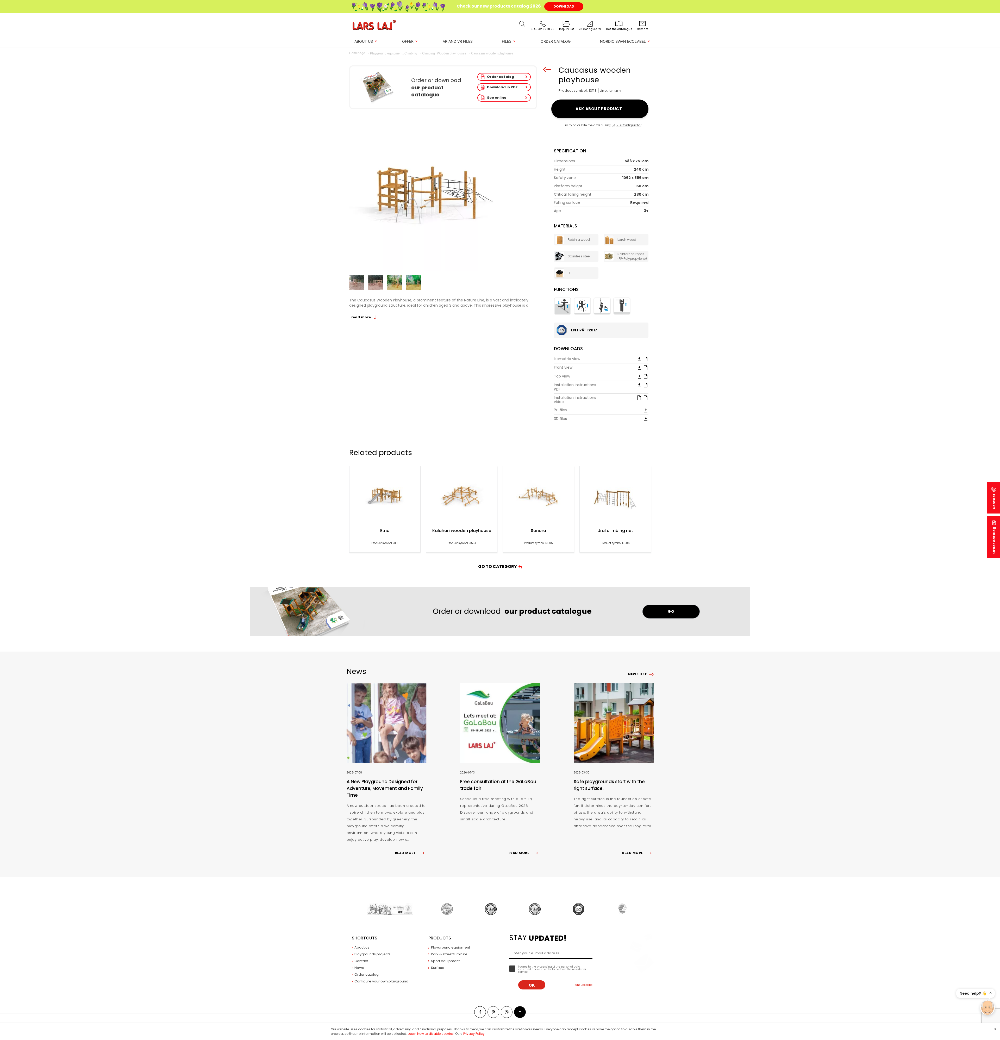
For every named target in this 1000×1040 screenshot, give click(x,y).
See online (496, 97)
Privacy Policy (474, 1033)
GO (671, 611)
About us (363, 41)
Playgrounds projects (372, 954)
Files (506, 41)
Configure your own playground (381, 981)
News (359, 967)
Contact (361, 960)
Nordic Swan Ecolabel (623, 41)
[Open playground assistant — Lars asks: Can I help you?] (987, 1007)
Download (563, 6)
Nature (615, 90)
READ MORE (405, 853)
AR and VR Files (458, 41)
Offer (408, 41)
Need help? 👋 (973, 993)
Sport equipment (445, 960)
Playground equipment (450, 947)
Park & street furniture (449, 954)
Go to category (498, 566)
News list (637, 674)
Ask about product (600, 109)
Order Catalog (556, 41)
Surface (437, 967)
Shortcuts (364, 938)
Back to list (547, 69)
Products (439, 938)
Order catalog (500, 76)
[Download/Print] (639, 359)
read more (361, 317)
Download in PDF (502, 87)
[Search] (522, 24)
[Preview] (645, 358)
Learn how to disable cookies (431, 1033)
